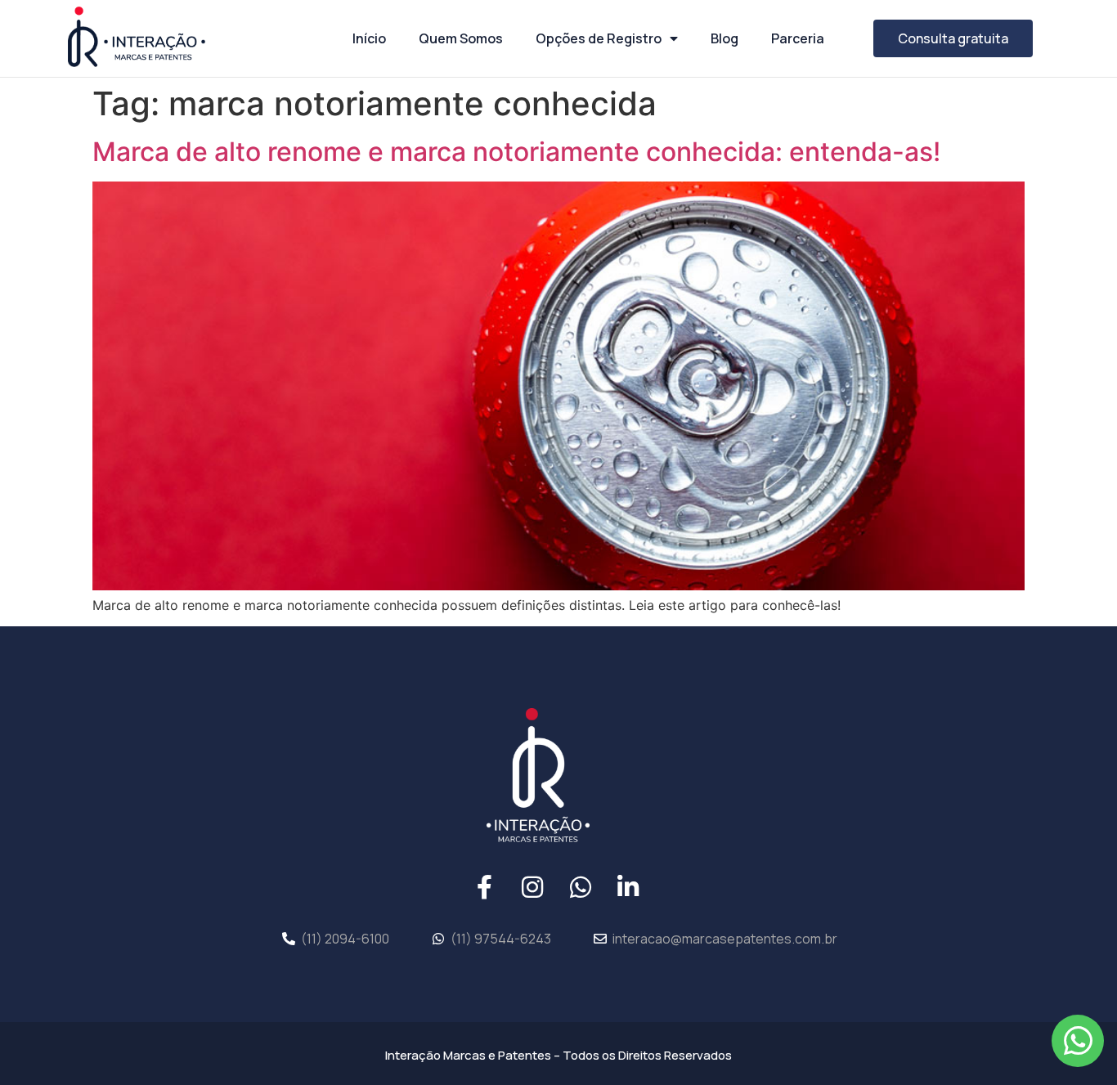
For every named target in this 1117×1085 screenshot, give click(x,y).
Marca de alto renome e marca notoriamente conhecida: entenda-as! (516, 152)
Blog (724, 38)
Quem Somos (461, 38)
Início (369, 38)
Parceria (797, 38)
